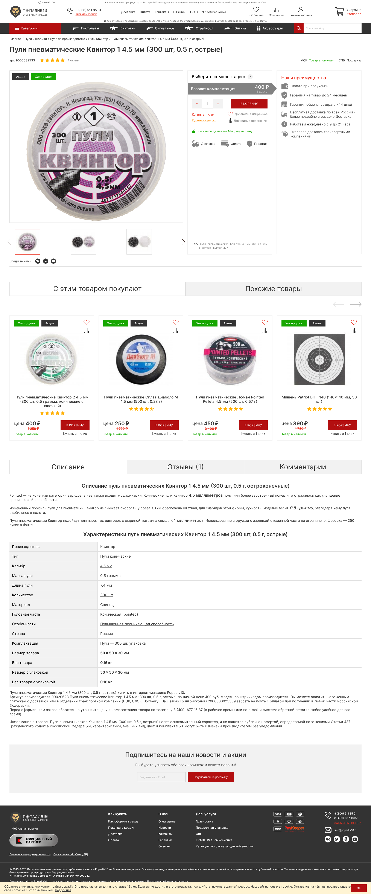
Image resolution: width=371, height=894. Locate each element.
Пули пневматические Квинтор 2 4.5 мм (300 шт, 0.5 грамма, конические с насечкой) (51, 401)
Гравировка (204, 821)
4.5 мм (246, 244)
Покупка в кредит (121, 827)
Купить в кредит (204, 120)
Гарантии (165, 840)
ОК (359, 888)
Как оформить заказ (123, 821)
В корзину (75, 425)
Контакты (162, 12)
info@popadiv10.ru (346, 830)
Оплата (145, 12)
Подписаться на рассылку (211, 777)
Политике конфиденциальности (167, 881)
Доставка (128, 12)
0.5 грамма (110, 576)
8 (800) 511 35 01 (88, 10)
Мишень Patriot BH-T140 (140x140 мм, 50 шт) (319, 399)
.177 (225, 247)
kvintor (217, 247)
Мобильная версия (25, 828)
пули (203, 244)
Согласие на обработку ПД (70, 854)
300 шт (256, 244)
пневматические (218, 244)
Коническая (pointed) (119, 614)
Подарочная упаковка (212, 827)
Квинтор (235, 244)
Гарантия (261, 143)
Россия (106, 634)
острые (206, 247)
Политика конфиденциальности (29, 854)
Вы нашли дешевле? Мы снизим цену (225, 131)
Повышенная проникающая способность (137, 624)
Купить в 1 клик (203, 114)
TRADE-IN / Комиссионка (208, 12)
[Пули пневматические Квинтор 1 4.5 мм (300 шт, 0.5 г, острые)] (27, 242)
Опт (198, 834)
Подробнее (63, 890)
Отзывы (179, 12)
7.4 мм (106, 585)
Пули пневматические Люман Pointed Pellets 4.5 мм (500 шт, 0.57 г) (230, 399)
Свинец (107, 605)
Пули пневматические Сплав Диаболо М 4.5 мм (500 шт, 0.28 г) (141, 399)
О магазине (166, 821)
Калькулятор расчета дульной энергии (224, 846)
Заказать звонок (86, 14)
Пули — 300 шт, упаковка (123, 643)
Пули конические (115, 556)
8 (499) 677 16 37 (346, 818)
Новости (164, 827)
